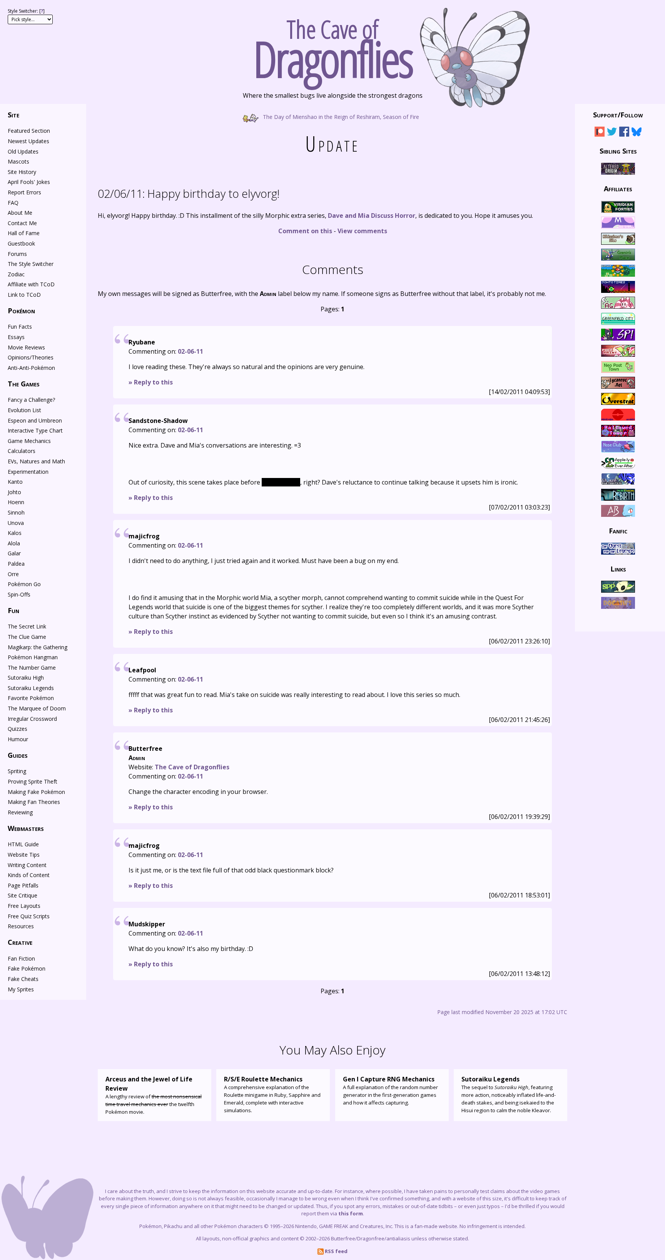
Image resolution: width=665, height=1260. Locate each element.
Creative (20, 942)
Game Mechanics (29, 441)
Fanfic (618, 530)
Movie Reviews (26, 347)
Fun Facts (20, 326)
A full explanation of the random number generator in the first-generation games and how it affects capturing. (390, 1090)
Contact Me (22, 223)
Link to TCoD (24, 294)
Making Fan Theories (34, 801)
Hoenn (16, 502)
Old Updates (23, 151)
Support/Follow (618, 114)
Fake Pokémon (26, 968)
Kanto (15, 481)
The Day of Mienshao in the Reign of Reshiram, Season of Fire (340, 116)
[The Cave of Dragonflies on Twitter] (612, 133)
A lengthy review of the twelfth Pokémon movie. (153, 1095)
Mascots (18, 161)
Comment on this (305, 231)
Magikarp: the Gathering (37, 647)
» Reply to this (151, 382)
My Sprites (21, 989)
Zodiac (16, 274)
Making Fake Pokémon (36, 791)
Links (618, 568)
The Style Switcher (30, 263)
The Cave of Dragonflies (192, 767)
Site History (22, 171)
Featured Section (29, 130)
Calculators (21, 451)
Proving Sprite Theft (32, 781)
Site (13, 114)
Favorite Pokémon (31, 698)
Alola (14, 543)
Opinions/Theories (30, 357)
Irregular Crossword (32, 718)
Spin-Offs (19, 594)
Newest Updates (28, 141)
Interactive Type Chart (35, 430)
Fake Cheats (23, 979)
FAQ (13, 202)
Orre (13, 574)
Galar (14, 553)
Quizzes (17, 728)
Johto (14, 492)
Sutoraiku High (26, 677)
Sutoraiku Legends (31, 688)
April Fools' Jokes (29, 181)
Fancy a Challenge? (31, 399)
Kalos (15, 532)
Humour (18, 739)
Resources (21, 926)
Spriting (17, 771)
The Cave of (332, 45)
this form (350, 1213)
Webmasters (26, 828)
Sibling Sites (618, 150)
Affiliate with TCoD (31, 284)
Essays (16, 337)
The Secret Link (27, 626)
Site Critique (22, 895)
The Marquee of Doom (37, 708)
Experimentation (28, 471)
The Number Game (32, 667)
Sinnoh (16, 512)
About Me (20, 212)
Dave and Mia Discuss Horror (371, 215)
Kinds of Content (29, 875)
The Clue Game (27, 636)
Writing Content (27, 865)
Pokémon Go (24, 584)
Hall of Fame (24, 233)
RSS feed (336, 1251)
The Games (24, 383)
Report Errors (24, 192)
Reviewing (20, 812)
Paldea (16, 563)
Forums (17, 253)
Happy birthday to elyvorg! (189, 193)
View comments (362, 231)
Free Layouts (24, 905)
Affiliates (618, 188)
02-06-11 (190, 351)
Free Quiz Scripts (29, 916)
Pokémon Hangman (33, 657)
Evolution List (24, 410)
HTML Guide (23, 844)
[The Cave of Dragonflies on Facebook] (624, 133)
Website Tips (24, 854)
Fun (13, 610)
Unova (16, 522)
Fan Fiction (21, 958)
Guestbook (21, 243)
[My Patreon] (599, 133)
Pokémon (21, 310)
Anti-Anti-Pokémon (31, 367)
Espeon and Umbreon (35, 420)
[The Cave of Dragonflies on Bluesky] (636, 133)
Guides (18, 755)
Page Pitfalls (23, 885)
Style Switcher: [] (26, 11)
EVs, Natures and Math (36, 461)
